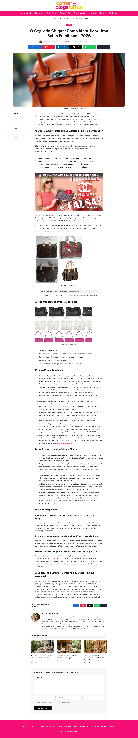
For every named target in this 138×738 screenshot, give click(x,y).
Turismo (113, 13)
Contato (112, 726)
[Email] (16, 138)
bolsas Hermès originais (62, 443)
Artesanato (26, 13)
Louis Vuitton (68, 426)
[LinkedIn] (16, 128)
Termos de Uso (100, 726)
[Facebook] (16, 119)
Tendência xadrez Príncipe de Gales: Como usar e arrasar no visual (41, 658)
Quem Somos (34, 726)
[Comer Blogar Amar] (69, 5)
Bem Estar (52, 13)
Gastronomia (80, 13)
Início (51, 18)
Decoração (65, 13)
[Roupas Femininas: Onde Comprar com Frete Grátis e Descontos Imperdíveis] (95, 646)
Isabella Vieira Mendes (55, 41)
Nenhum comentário (78, 41)
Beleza (38, 13)
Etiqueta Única (89, 418)
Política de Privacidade (68, 726)
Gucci (60, 381)
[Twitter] (16, 124)
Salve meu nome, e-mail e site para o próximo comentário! (53, 702)
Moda (101, 13)
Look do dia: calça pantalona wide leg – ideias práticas (67, 657)
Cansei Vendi (55, 558)
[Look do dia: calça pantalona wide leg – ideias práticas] (69, 646)
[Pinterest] (16, 133)
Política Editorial (86, 726)
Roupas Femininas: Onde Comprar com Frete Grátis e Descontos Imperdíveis (94, 658)
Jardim (92, 13)
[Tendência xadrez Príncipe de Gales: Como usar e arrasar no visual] (42, 646)
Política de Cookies (48, 726)
